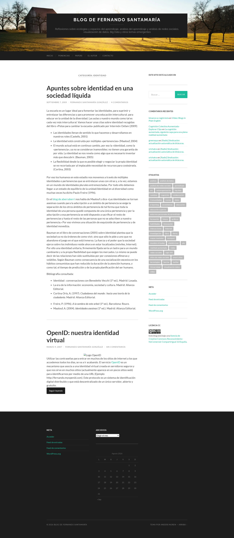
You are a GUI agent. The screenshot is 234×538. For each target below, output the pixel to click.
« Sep (99, 499)
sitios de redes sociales (159, 257)
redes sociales (156, 252)
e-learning (154, 205)
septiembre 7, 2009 (57, 102)
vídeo (152, 272)
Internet (168, 228)
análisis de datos (167, 181)
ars (151, 190)
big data (178, 190)
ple (183, 243)
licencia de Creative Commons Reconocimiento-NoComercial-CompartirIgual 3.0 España (168, 338)
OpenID (115, 362)
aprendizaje (179, 185)
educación (180, 205)
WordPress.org (156, 310)
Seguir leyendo (56, 390)
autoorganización (163, 190)
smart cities (178, 257)
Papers (78, 56)
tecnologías (155, 262)
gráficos (175, 219)
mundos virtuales (157, 243)
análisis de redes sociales (160, 185)
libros (175, 233)
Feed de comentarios (158, 305)
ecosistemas (167, 205)
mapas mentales (157, 238)
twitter (176, 262)
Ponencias (64, 56)
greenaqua (154, 140)
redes (172, 248)
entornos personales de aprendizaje (165, 214)
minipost (171, 238)
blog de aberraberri (64, 199)
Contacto (108, 56)
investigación (155, 233)
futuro (165, 219)
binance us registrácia (159, 118)
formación (154, 219)
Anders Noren (168, 525)
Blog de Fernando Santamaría (117, 19)
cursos (168, 200)
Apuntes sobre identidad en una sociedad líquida (90, 91)
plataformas (173, 243)
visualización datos (172, 267)
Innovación (168, 224)
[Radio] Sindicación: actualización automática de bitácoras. (166, 141)
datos (177, 200)
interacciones (156, 228)
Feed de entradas (157, 299)
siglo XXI (169, 252)
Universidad (155, 267)
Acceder (152, 293)
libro (167, 233)
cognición (165, 195)
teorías (166, 262)
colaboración (178, 195)
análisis (153, 181)
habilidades (155, 224)
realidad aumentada (158, 248)
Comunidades (156, 200)
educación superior (158, 209)
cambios (153, 195)
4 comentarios (119, 102)
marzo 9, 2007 (54, 347)
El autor (92, 56)
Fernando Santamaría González (89, 102)
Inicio (50, 56)
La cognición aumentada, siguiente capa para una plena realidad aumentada (168, 132)
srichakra (153, 149)
